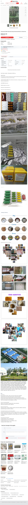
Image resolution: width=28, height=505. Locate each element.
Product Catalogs (11, 478)
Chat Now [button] (21, 37)
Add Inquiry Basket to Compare (14, 27)
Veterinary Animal (22, 494)
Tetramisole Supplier (20, 496)
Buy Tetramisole (3, 498)
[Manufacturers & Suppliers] (14, 1)
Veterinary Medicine (12, 5)
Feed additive (8, 482)
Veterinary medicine (16, 482)
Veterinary (8, 5)
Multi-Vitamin (2, 482)
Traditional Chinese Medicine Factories (5, 494)
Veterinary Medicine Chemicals (4, 496)
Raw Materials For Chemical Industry (10, 481)
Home (1, 5)
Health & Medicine (4, 5)
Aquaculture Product (23, 481)
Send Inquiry (7, 37)
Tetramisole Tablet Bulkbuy (9, 498)
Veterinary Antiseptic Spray (4, 481)
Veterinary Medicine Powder (13, 496)
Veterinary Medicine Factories (14, 494)
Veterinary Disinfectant (16, 481)
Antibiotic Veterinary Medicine (4, 489)
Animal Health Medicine (12, 489)
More (1, 499)
